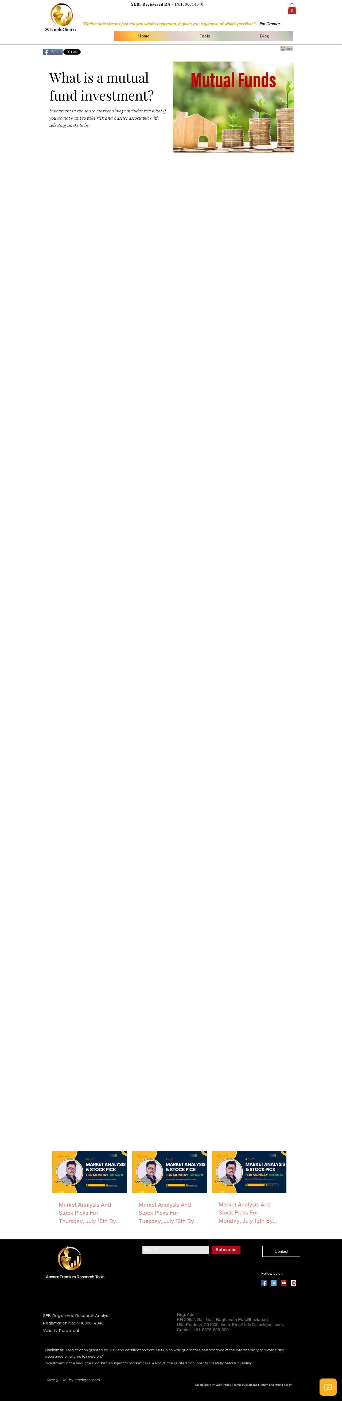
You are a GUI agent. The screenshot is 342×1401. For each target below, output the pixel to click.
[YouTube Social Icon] (283, 1283)
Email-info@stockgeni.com (257, 1324)
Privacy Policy (221, 1384)
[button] (292, 8)
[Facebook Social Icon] (264, 1283)
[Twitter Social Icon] (274, 1283)
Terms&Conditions (245, 1384)
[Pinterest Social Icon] (293, 1283)
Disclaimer (202, 1384)
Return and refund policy (276, 1384)
